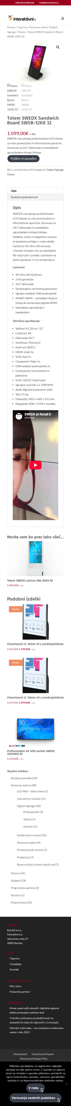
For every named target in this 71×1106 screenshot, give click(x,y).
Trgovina (22, 27)
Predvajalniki (31, 812)
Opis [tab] (14, 190)
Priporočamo (18, 902)
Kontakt (14, 969)
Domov (11, 27)
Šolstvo (15, 873)
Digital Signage (55, 169)
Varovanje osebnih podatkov (33, 1098)
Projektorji (23, 857)
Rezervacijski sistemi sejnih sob (36, 864)
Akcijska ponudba (21, 778)
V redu (33, 1088)
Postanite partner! (20, 991)
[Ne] (66, 1084)
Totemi (21, 31)
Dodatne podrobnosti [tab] (24, 197)
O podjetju (16, 964)
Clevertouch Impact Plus (33, 1058)
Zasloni (27, 826)
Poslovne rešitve (38, 27)
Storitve (16, 895)
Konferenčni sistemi (29, 835)
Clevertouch (20, 1054)
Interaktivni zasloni (28, 798)
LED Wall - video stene (30, 791)
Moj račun (15, 986)
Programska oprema (23, 887)
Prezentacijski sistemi (30, 849)
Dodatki (15, 880)
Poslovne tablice (27, 842)
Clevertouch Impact (43, 1054)
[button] (58, 47)
